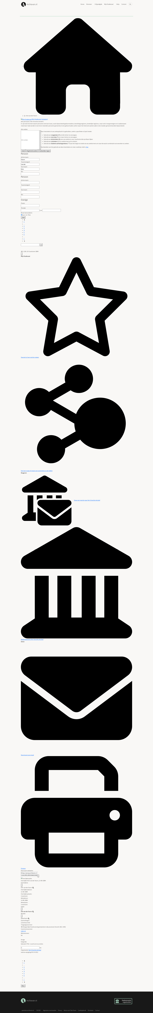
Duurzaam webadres (27, 870)
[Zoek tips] (40, 139)
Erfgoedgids (98, 4)
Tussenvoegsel (25, 162)
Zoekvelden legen (44, 151)
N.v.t (23, 215)
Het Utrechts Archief (35, 950)
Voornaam (24, 167)
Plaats (23, 203)
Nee (29, 215)
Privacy (60, 1010)
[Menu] (21, 253)
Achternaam (24, 157)
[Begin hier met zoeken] (78, 66)
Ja (26, 215)
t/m (41, 210)
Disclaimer (90, 1010)
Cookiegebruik (82, 1010)
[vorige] (24, 220)
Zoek (23, 151)
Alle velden (24, 129)
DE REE (38, 1010)
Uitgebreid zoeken (31, 151)
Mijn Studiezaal (108, 4)
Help (117, 4)
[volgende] (24, 241)
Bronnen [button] (89, 4)
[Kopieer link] (38, 876)
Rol (22, 171)
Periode (23, 208)
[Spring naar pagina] (41, 244)
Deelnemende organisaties (126, 1001)
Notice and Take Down (70, 1010)
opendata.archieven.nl (28, 1010)
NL (130, 4)
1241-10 (23, 931)
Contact (123, 4)
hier (87, 147)
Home (82, 4)
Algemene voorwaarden (49, 1010)
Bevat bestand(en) (26, 213)
